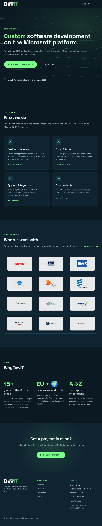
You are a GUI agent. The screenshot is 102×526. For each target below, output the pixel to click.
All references (90, 246)
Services (40, 485)
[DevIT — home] (11, 4)
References (41, 493)
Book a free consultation (18, 64)
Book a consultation (49, 455)
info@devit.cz (76, 501)
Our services (48, 64)
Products (40, 489)
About (39, 497)
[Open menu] (95, 4)
